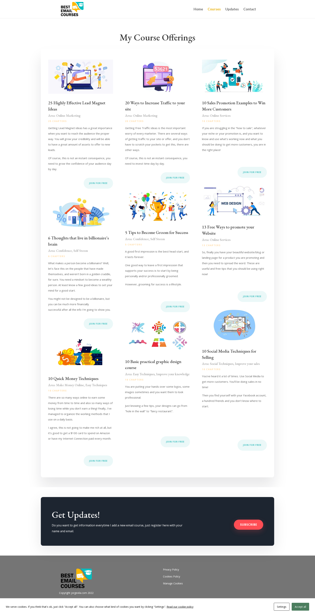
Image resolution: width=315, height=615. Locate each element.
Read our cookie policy (180, 606)
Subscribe (248, 525)
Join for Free (98, 183)
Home (198, 9)
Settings (281, 606)
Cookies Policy (171, 576)
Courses (214, 9)
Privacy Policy (171, 569)
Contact (249, 9)
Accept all (300, 606)
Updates (232, 9)
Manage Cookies (173, 583)
